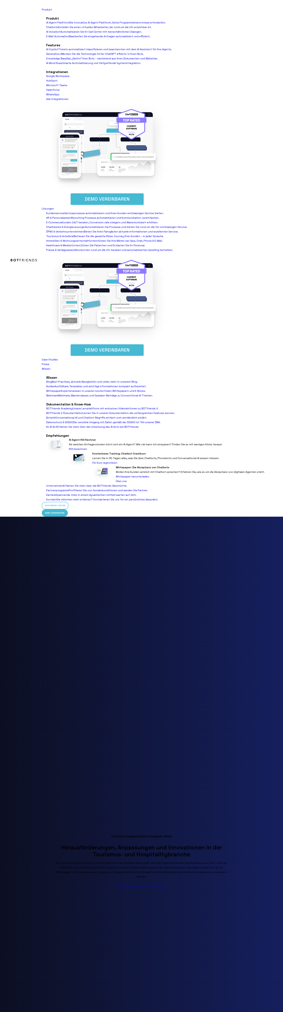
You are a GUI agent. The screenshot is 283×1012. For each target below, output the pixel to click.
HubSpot (51, 80)
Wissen (46, 368)
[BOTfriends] (24, 260)
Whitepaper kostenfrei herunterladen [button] (141, 887)
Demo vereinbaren (55, 513)
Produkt (47, 9)
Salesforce (53, 90)
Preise (45, 364)
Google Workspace (57, 76)
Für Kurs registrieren (104, 462)
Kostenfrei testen (55, 505)
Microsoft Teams (56, 85)
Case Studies (50, 359)
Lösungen (48, 208)
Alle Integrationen (57, 99)
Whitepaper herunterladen (132, 476)
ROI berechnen (78, 449)
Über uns (121, 481)
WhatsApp (52, 94)
